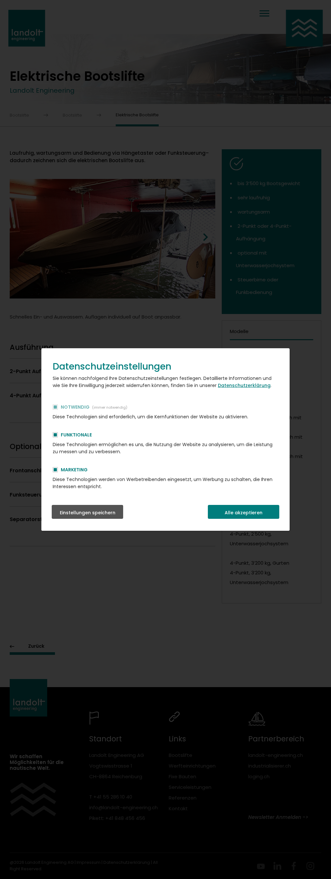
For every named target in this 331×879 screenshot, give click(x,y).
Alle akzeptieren (243, 512)
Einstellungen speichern (87, 512)
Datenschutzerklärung (244, 385)
